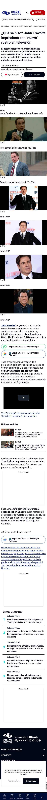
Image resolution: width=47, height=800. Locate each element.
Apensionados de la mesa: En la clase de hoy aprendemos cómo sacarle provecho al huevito (25, 634)
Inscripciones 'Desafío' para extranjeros (18, 19)
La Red (13, 26)
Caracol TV (5, 26)
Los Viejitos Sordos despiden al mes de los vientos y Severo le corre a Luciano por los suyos (25, 663)
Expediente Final (13, 672)
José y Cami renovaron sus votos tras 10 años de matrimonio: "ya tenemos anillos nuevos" (30, 447)
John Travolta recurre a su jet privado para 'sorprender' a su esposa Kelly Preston (23, 553)
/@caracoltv (13, 74)
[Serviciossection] (44, 755)
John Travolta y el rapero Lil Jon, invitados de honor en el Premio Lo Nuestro (22, 565)
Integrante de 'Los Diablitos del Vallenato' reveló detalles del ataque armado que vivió (28, 434)
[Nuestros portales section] (44, 749)
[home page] (11, 13)
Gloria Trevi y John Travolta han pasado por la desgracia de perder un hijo (21, 559)
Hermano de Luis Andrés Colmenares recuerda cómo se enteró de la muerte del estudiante (24, 678)
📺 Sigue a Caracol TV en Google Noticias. (24, 539)
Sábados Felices (13, 616)
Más (42, 797)
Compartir (36, 74)
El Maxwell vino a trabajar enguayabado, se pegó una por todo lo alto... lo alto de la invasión (25, 649)
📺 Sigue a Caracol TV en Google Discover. (24, 354)
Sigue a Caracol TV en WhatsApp (24, 346)
